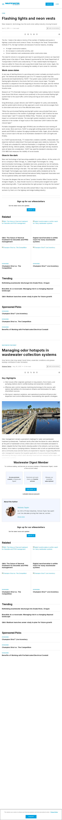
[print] (59, 34)
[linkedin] (28, 34)
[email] (37, 34)
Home (3, 13)
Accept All (31, 816)
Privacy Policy (54, 812)
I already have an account (31, 494)
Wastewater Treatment (9, 345)
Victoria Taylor (6, 366)
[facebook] (25, 34)
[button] (3, 4)
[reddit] (34, 34)
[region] (31, 814)
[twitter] (31, 34)
